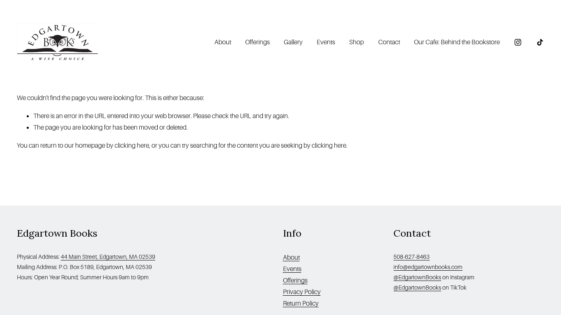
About (291, 257)
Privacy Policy (302, 291)
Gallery (293, 42)
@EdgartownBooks (417, 277)
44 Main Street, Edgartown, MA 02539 (108, 256)
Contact (389, 42)
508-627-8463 (411, 256)
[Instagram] (518, 42)
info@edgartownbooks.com (427, 267)
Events (326, 42)
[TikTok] (540, 42)
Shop (356, 42)
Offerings (257, 42)
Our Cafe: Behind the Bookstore (457, 42)
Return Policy (301, 303)
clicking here (132, 145)
